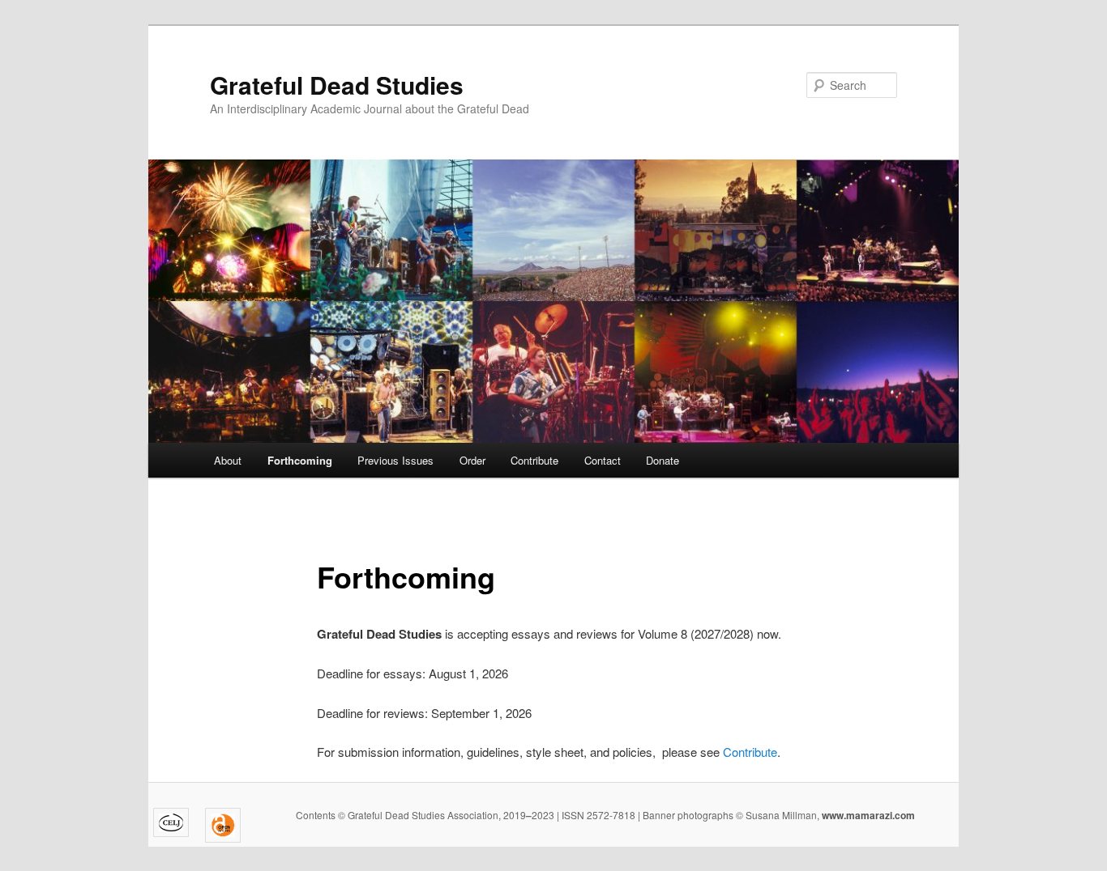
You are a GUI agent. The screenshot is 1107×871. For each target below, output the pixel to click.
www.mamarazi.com (867, 815)
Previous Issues (395, 460)
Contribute (534, 460)
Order (472, 460)
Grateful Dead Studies (337, 84)
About (227, 460)
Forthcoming (299, 460)
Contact (602, 460)
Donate (662, 460)
